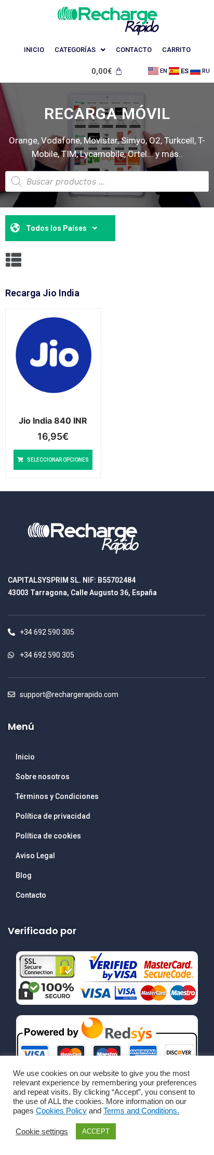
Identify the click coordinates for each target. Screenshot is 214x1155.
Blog (24, 875)
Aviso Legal (35, 855)
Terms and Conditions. (141, 1111)
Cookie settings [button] (42, 1131)
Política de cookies (48, 836)
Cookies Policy (61, 1111)
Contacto (134, 50)
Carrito (176, 50)
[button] (13, 259)
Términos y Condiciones (57, 796)
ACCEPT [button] (96, 1131)
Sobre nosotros (43, 776)
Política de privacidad (53, 816)
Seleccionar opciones (58, 460)
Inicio (34, 50)
